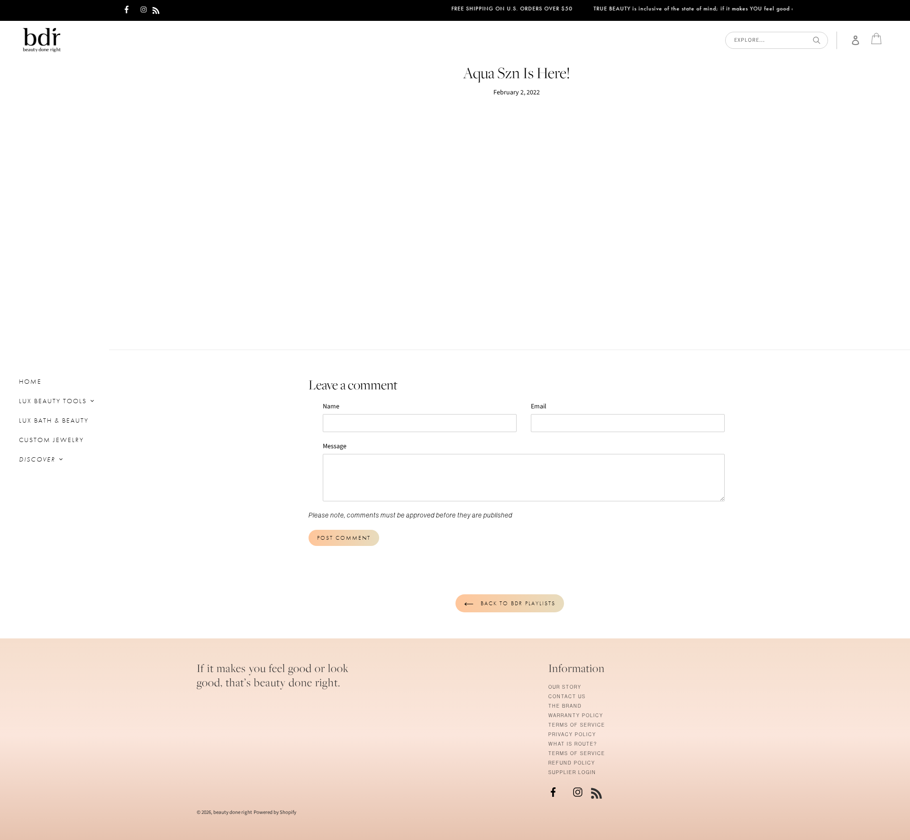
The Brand (565, 706)
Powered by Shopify (275, 812)
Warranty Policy (575, 715)
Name (331, 406)
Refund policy (571, 763)
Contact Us (567, 696)
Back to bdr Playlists (516, 603)
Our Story (565, 687)
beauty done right (232, 812)
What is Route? (572, 744)
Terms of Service (576, 725)
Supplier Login (572, 772)
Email (538, 406)
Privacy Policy (572, 734)
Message (334, 446)
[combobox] (776, 40)
